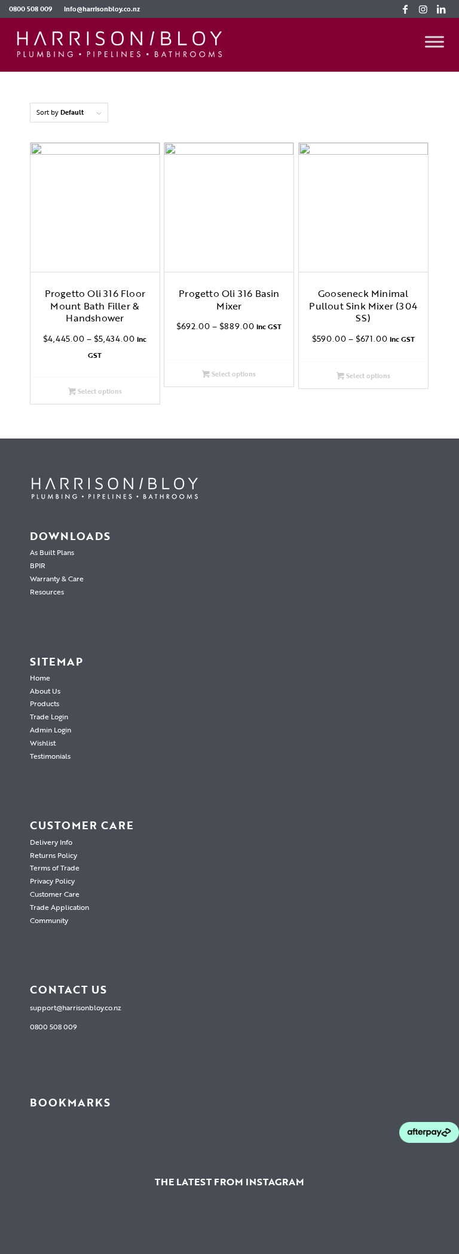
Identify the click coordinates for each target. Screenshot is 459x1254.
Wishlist (43, 742)
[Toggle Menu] (434, 42)
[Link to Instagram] (423, 9)
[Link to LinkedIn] (441, 9)
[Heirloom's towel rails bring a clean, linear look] (98, 1228)
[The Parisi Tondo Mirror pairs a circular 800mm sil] (229, 1228)
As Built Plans (52, 552)
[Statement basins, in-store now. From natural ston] (426, 1228)
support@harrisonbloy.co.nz (75, 1007)
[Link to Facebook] (405, 9)
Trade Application (59, 907)
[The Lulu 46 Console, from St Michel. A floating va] (164, 1228)
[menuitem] (33, 9)
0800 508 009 (30, 9)
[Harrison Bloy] (119, 45)
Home (40, 677)
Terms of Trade (54, 867)
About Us (45, 690)
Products (44, 703)
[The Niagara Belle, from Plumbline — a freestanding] (295, 1228)
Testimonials (50, 755)
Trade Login (49, 716)
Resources (47, 591)
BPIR (37, 565)
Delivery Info (51, 841)
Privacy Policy (52, 880)
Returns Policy (53, 855)
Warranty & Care (57, 578)
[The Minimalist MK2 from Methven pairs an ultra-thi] (361, 1228)
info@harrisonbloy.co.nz (102, 9)
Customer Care (54, 893)
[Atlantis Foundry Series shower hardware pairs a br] (33, 1228)
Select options (99, 391)
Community (49, 920)
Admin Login (50, 729)
